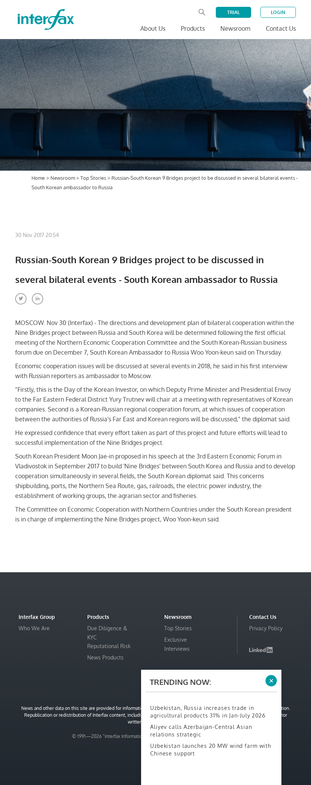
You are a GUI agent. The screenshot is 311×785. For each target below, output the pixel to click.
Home (38, 178)
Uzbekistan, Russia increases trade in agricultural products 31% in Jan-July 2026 (207, 712)
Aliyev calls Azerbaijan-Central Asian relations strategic (201, 731)
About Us (152, 28)
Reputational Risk (108, 646)
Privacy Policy (266, 628)
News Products (105, 657)
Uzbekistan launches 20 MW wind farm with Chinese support (210, 750)
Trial (233, 12)
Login (278, 12)
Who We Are (34, 628)
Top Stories (93, 178)
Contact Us (281, 28)
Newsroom (63, 178)
